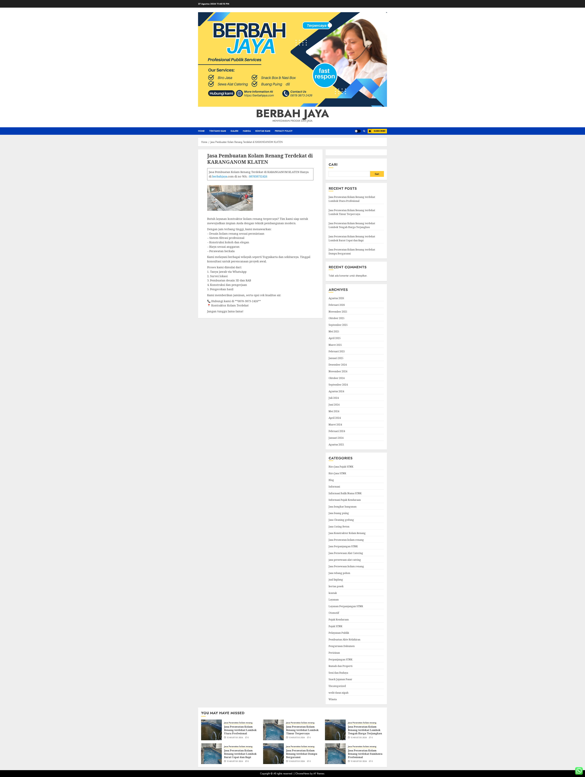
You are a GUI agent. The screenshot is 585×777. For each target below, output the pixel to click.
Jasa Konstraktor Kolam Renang (347, 533)
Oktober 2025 (336, 318)
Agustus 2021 (336, 444)
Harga (247, 130)
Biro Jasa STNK (337, 473)
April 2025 (335, 338)
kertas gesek (336, 586)
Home (201, 130)
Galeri (234, 130)
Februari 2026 (337, 305)
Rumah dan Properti (340, 666)
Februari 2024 (337, 431)
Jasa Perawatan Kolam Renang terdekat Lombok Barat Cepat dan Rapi (240, 754)
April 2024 (335, 418)
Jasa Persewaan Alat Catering (346, 553)
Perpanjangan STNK (340, 659)
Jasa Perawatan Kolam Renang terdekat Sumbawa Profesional (365, 754)
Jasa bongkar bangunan (342, 506)
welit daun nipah (338, 692)
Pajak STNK (335, 626)
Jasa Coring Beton (339, 526)
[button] (364, 131)
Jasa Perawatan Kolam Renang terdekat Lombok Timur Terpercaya (302, 730)
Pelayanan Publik (339, 632)
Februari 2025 (337, 351)
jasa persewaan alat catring (345, 559)
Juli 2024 (334, 398)
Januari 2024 (336, 437)
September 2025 (338, 325)
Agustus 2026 (336, 298)
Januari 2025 (336, 358)
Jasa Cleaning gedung (341, 520)
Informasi (334, 486)
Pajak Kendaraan (339, 619)
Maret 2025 (335, 345)
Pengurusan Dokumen (342, 646)
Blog (331, 480)
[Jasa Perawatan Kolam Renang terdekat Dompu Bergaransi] (273, 753)
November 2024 (338, 371)
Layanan (334, 599)
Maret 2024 (335, 424)
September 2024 (338, 384)
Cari (333, 164)
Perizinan (334, 652)
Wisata (333, 699)
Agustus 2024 (336, 391)
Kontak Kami (262, 130)
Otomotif (334, 612)
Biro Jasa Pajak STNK (341, 466)
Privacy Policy (283, 130)
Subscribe (379, 130)
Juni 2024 (334, 404)
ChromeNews (302, 773)
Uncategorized (337, 686)
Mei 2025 (334, 331)
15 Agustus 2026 (235, 737)
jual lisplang (336, 579)
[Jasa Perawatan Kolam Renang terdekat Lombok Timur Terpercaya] (273, 730)
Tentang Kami (217, 130)
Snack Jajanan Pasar (340, 679)
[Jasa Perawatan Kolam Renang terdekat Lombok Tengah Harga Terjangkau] (335, 730)
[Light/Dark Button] (358, 131)
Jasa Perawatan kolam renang (346, 539)
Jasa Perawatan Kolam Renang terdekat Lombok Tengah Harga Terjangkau (352, 225)
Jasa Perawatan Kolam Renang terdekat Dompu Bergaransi (301, 754)
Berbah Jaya (292, 113)
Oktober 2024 (336, 378)
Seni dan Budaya (338, 672)
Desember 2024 (338, 364)
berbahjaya (219, 176)
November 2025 (338, 311)
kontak (333, 593)
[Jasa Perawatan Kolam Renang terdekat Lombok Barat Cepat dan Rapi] (211, 753)
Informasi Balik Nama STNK (345, 493)
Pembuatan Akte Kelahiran (344, 639)
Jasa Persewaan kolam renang (346, 566)
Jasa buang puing (339, 513)
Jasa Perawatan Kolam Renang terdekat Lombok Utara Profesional (240, 730)
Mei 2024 (334, 411)
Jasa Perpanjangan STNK (343, 546)
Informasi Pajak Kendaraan (345, 500)
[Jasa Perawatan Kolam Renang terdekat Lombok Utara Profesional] (211, 730)
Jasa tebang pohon (339, 573)
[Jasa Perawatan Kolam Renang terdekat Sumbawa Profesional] (335, 753)
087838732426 (258, 176)
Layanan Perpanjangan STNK (346, 606)
